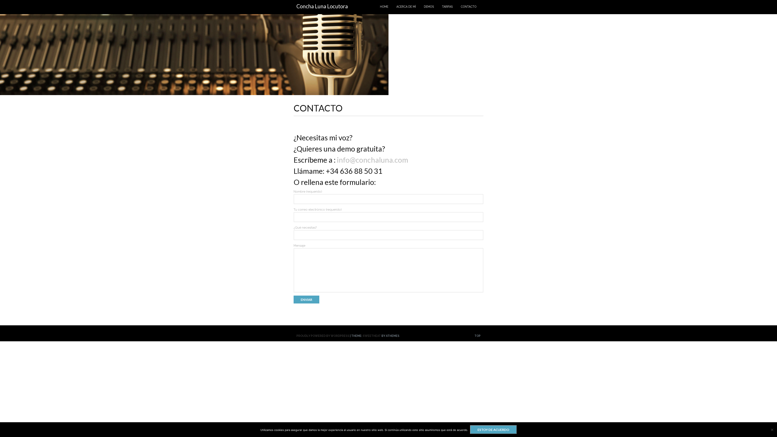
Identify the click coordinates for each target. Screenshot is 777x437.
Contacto (469, 6)
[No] (772, 430)
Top (477, 335)
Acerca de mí (406, 6)
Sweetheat (372, 335)
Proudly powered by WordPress (322, 335)
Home (384, 6)
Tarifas (447, 6)
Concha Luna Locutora (322, 6)
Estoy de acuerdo (493, 430)
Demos (429, 6)
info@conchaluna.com (372, 159)
